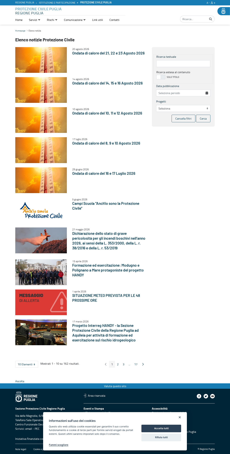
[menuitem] (18, 20)
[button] (34, 20)
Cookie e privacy (41, 449)
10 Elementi (28, 365)
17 (137, 365)
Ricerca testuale (166, 57)
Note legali (20, 449)
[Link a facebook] (199, 396)
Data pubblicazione (167, 86)
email (28, 429)
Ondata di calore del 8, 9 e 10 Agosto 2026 (106, 143)
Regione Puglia (24, 2)
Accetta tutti (161, 428)
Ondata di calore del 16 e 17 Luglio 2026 (103, 173)
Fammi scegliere (58, 444)
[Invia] (210, 19)
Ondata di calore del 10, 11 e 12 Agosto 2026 (107, 113)
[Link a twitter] (206, 396)
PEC (37, 429)
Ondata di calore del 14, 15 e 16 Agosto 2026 (107, 83)
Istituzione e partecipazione (57, 3)
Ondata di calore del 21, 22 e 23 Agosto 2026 (108, 53)
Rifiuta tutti (161, 437)
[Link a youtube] (212, 396)
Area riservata (96, 395)
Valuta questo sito (115, 386)
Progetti (161, 101)
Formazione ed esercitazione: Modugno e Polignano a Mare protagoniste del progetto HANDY (108, 270)
